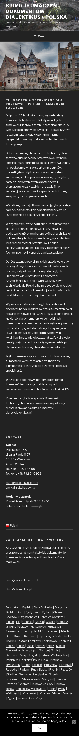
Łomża (40, 646)
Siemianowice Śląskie (33, 674)
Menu (41, 36)
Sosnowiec (13, 679)
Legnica (64, 641)
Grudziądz (54, 626)
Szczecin (12, 684)
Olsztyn (44, 650)
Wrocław (45, 693)
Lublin (30, 646)
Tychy (61, 689)
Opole (55, 650)
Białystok (61, 607)
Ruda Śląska (39, 669)
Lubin (21, 646)
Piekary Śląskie (31, 660)
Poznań (37, 665)
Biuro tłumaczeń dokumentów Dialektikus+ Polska (36, 11)
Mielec (60, 646)
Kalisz (18, 636)
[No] (74, 722)
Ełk (18, 622)
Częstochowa (28, 617)
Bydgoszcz (32, 612)
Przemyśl (65, 665)
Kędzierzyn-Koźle (50, 636)
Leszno (10, 646)
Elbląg (10, 622)
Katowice (30, 636)
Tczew (10, 689)
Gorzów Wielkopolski (32, 626)
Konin (11, 641)
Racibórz (11, 669)
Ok (39, 728)
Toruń (52, 689)
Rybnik (53, 669)
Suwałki (61, 679)
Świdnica (23, 684)
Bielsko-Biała (14, 612)
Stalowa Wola (31, 679)
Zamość (67, 693)
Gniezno (11, 626)
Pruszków (50, 665)
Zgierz (11, 698)
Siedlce (12, 674)
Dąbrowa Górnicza (51, 617)
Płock (26, 665)
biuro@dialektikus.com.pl (22, 483)
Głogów (62, 622)
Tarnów (60, 684)
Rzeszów (66, 669)
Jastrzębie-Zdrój (33, 631)
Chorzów (11, 617)
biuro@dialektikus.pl (19, 412)
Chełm (57, 612)
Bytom (46, 612)
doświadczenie (59, 266)
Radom (24, 669)
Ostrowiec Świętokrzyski (22, 655)
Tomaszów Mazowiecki (31, 689)
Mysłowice (13, 650)
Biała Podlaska (43, 607)
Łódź (50, 646)
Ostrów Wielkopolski (54, 655)
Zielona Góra (26, 698)
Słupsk (53, 674)
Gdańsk (27, 622)
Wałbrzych (13, 693)
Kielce (68, 636)
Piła (45, 660)
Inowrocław (13, 631)
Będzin (26, 607)
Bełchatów (13, 607)
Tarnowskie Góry (42, 684)
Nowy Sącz (29, 650)
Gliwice (50, 622)
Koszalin (22, 641)
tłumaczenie (61, 224)
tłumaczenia (13, 120)
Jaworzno (52, 631)
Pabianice (12, 660)
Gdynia (39, 622)
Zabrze (55, 693)
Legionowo (49, 641)
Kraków (35, 641)
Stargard (48, 679)
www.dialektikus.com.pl (21, 487)
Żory (39, 698)
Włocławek (29, 693)
